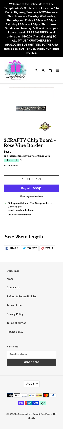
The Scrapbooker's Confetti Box (29, 414)
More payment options (31, 196)
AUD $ (30, 383)
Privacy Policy (15, 314)
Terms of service (16, 322)
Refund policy (15, 331)
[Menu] (57, 70)
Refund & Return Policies (21, 296)
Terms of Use (14, 305)
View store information (19, 214)
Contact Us (13, 287)
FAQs (10, 278)
